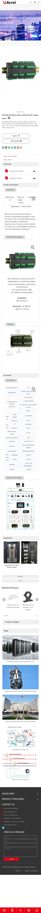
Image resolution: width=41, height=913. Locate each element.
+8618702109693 (16, 818)
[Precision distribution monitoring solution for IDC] (20, 647)
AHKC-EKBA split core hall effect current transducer (28, 607)
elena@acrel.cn (12, 812)
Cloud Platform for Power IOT (20, 749)
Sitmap (18, 871)
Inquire (14, 136)
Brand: (5, 160)
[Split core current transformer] (20, 765)
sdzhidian (35, 871)
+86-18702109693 (13, 808)
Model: (5, 156)
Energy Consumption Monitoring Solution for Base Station (21, 691)
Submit (11, 859)
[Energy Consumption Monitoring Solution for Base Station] (20, 677)
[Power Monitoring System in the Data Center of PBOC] (20, 707)
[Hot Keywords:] (37, 616)
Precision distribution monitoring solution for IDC (20, 661)
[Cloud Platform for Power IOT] (20, 736)
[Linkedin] (3, 828)
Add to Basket (15, 141)
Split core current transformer (20, 779)
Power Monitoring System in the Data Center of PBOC (20, 721)
